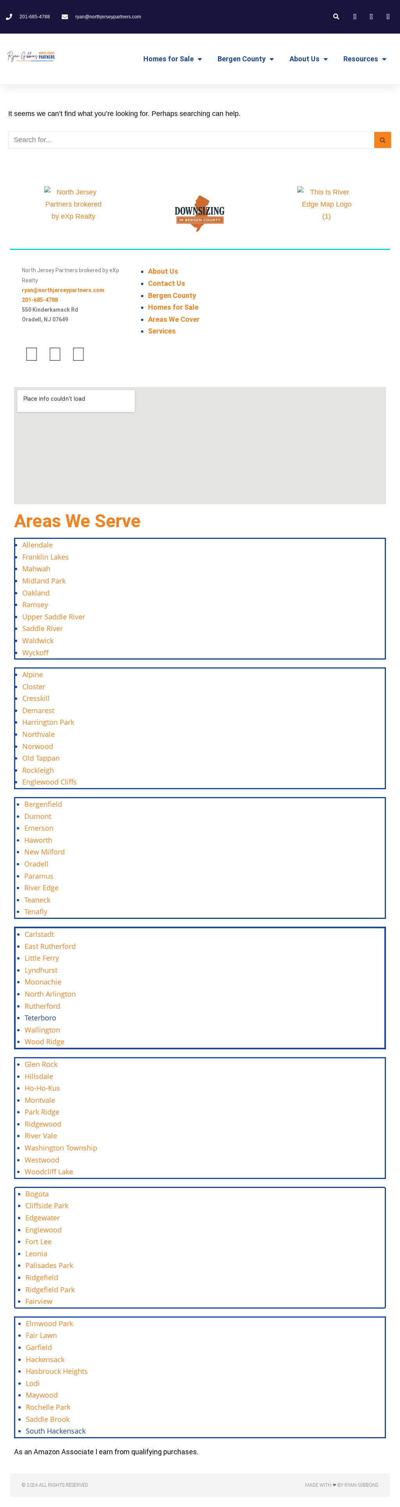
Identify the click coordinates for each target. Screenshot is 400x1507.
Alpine (32, 674)
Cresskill (36, 698)
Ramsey (35, 604)
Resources (360, 59)
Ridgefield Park (50, 1289)
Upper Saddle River (53, 616)
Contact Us (166, 283)
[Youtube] (78, 354)
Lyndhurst (41, 970)
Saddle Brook (48, 1419)
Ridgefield (41, 1277)
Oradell (36, 864)
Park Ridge (42, 1111)
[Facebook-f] (31, 354)
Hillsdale (39, 1076)
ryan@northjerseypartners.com (63, 290)
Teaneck (37, 899)
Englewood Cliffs (49, 781)
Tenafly (35, 911)
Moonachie (43, 981)
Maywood (42, 1395)
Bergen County (242, 59)
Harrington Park (48, 722)
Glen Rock (41, 1064)
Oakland (36, 592)
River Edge (41, 887)
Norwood (37, 746)
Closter (33, 686)
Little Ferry (42, 958)
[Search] (383, 140)
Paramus (39, 876)
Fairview (38, 1301)
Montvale (40, 1100)
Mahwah (36, 568)
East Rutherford (50, 946)
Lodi (33, 1383)
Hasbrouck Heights (57, 1371)
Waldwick (38, 640)
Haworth (38, 840)
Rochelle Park (48, 1407)
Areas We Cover (174, 319)
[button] (336, 17)
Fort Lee (38, 1241)
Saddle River (42, 628)
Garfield (39, 1347)
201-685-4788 (40, 300)
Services (162, 331)
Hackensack (45, 1359)
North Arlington (50, 994)
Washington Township (61, 1147)
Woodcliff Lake (49, 1171)
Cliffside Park (46, 1205)
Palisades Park (49, 1265)
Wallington (42, 1029)
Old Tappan (41, 758)
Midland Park (44, 580)
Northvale (38, 734)
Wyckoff (35, 652)
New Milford (44, 851)
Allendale (37, 544)
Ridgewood (43, 1124)
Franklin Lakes (45, 557)
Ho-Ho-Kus (42, 1088)
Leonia (36, 1253)
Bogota (37, 1193)
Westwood (42, 1160)
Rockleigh (38, 770)
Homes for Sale (168, 59)
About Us (304, 59)
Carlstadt (39, 934)
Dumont (37, 816)
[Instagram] (55, 354)
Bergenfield (43, 804)
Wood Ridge (44, 1041)
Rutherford (42, 1006)
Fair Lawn (41, 1335)
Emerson (39, 828)
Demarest (38, 710)
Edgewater (42, 1217)
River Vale (41, 1135)
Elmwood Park (50, 1323)
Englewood (43, 1229)
